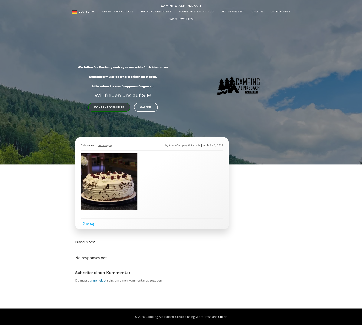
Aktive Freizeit (232, 11)
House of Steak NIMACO (196, 11)
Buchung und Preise (156, 11)
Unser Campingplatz (118, 11)
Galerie (257, 11)
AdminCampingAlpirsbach (184, 145)
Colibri (222, 317)
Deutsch (85, 11)
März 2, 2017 (215, 145)
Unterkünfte (280, 11)
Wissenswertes (181, 19)
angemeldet (98, 280)
